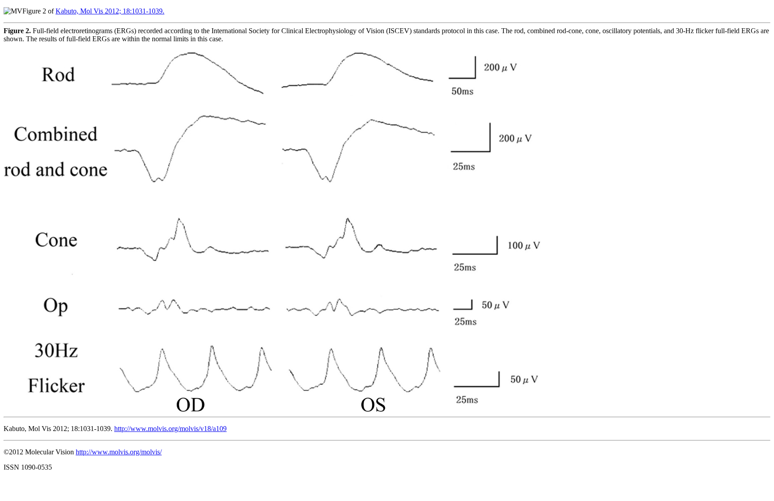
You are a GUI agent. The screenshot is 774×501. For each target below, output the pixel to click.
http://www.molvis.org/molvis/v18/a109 (170, 428)
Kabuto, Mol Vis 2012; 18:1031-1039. (110, 11)
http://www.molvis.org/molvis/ (119, 452)
